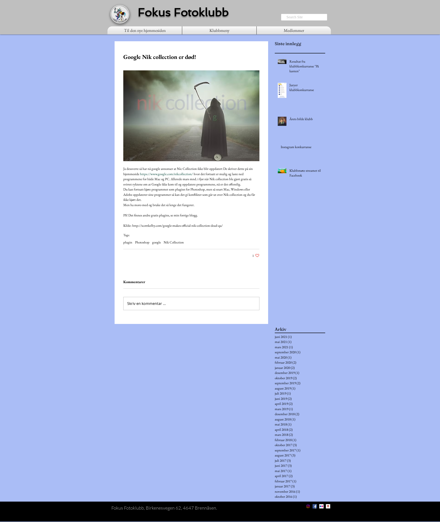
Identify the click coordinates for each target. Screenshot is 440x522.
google (156, 242)
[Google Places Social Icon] (328, 506)
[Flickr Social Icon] (321, 506)
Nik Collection (174, 242)
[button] (219, 30)
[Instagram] (308, 506)
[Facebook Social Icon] (315, 506)
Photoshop (142, 242)
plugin (127, 242)
